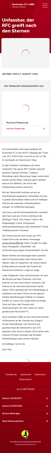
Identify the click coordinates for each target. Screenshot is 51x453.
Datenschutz (25, 379)
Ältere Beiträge (11, 413)
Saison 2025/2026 (12, 405)
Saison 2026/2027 (12, 398)
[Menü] (45, 5)
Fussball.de (11, 374)
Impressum (40, 374)
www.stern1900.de (12, 243)
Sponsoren (26, 374)
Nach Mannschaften (13, 421)
